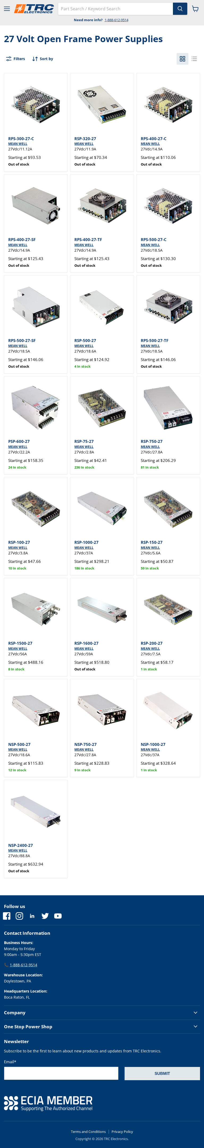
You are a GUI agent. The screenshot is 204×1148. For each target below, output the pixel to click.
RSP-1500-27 (20, 643)
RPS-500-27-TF (154, 340)
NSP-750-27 (85, 744)
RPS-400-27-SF (22, 239)
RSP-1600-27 (86, 643)
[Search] (180, 9)
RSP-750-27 (152, 441)
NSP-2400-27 (20, 845)
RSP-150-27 (152, 542)
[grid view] (182, 59)
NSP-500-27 (19, 744)
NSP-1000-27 (153, 744)
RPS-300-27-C (21, 138)
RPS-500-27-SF (22, 340)
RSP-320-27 (85, 138)
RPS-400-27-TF (88, 239)
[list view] (194, 59)
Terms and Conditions (88, 1131)
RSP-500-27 (85, 340)
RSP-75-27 (84, 441)
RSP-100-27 (19, 542)
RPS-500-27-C (154, 239)
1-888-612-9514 (116, 19)
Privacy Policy (122, 1131)
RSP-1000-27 (86, 542)
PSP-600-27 (19, 441)
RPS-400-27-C (154, 138)
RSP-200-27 (152, 643)
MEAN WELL (17, 143)
